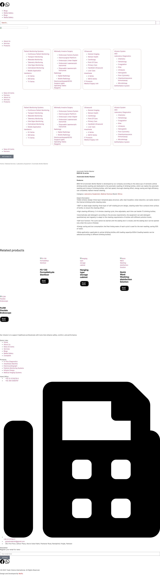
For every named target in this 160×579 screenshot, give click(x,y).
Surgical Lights (59, 83)
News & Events (9, 149)
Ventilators (28, 73)
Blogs (6, 11)
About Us (7, 97)
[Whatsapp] (7, 4)
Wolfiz (21, 573)
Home (2, 164)
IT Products (88, 81)
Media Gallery (8, 13)
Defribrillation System (122, 86)
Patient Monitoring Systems (33, 51)
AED (115, 54)
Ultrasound (88, 51)
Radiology (57, 73)
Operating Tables (60, 85)
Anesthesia (88, 73)
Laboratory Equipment (24, 164)
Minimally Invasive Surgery (63, 51)
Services (7, 100)
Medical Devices (10, 164)
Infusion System (119, 51)
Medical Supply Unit (91, 83)
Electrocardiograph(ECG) (63, 81)
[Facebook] (2, 4)
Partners (7, 151)
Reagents (57, 88)
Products (7, 102)
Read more (44, 281)
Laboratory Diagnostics (122, 56)
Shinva (120, 194)
